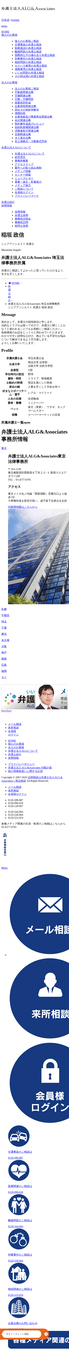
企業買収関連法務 (25, 106)
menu (4, 26)
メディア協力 (23, 185)
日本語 (5, 20)
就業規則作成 (23, 102)
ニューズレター (24, 178)
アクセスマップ (24, 164)
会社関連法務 (23, 120)
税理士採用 (21, 225)
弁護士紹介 (14, 754)
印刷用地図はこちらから (23, 506)
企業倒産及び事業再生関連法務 (33, 116)
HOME (12, 740)
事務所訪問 (21, 222)
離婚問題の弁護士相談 (28, 51)
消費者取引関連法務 (27, 130)
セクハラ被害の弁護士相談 (31, 65)
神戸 (4, 652)
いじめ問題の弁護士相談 (29, 72)
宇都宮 (5, 615)
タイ (4, 677)
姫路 (4, 658)
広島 (4, 664)
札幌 (4, 609)
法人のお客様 (16, 747)
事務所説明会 (23, 218)
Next (8, 710)
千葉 (4, 627)
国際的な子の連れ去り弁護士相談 (35, 55)
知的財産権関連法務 (27, 127)
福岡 (4, 671)
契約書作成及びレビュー (29, 123)
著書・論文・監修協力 (28, 181)
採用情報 (20, 211)
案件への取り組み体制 (28, 167)
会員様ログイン (24, 192)
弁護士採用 (21, 215)
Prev (3, 710)
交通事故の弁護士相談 (28, 44)
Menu (4, 867)
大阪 (4, 646)
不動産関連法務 (24, 92)
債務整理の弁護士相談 (28, 69)
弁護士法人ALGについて (30, 153)
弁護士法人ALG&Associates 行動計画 (30, 767)
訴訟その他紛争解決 (27, 109)
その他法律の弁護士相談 (29, 76)
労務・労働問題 (24, 99)
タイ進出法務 (23, 137)
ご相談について (24, 188)
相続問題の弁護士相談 (28, 62)
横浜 (4, 633)
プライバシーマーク (27, 195)
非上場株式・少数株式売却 (31, 141)
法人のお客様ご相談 (27, 88)
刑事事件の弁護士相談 (28, 58)
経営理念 (20, 157)
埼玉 (4, 621)
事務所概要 (21, 160)
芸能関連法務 (23, 134)
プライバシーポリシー (21, 764)
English (15, 20)
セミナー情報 (23, 174)
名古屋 (5, 640)
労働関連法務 (23, 95)
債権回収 (20, 113)
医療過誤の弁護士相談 (28, 48)
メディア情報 (23, 171)
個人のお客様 (16, 743)
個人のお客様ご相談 (27, 41)
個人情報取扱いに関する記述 (25, 771)
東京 (4, 448)
